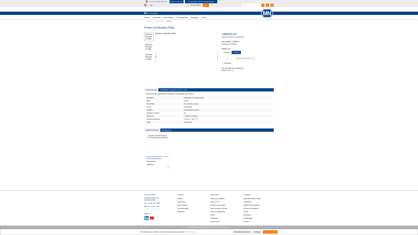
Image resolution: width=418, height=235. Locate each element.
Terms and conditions (217, 199)
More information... (191, 232)
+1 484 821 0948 (153, 203)
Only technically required (242, 232)
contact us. (230, 70)
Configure (257, 232)
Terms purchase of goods (218, 208)
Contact (246, 221)
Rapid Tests (181, 202)
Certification (247, 202)
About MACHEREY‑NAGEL (252, 199)
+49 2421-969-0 (195, 5)
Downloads (247, 215)
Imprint (212, 215)
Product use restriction (218, 205)
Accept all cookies (270, 232)
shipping (232, 37)
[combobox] (253, 5)
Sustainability (248, 218)
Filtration (180, 199)
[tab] (151, 89)
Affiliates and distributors (252, 205)
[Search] (262, 5)
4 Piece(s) (236, 52)
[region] (181, 55)
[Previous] (156, 57)
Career (246, 212)
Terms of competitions (217, 212)
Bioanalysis (181, 212)
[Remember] (168, 167)
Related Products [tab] (152, 130)
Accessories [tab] (166, 130)
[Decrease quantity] (224, 58)
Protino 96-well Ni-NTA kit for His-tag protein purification (158, 157)
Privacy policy (214, 221)
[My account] (267, 5)
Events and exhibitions (251, 208)
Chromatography (183, 208)
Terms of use (214, 202)
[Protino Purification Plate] (186, 57)
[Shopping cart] (272, 5)
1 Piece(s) (226, 52)
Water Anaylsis (182, 205)
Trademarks (214, 218)
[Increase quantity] (232, 58)
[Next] (217, 57)
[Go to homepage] (202, 13)
